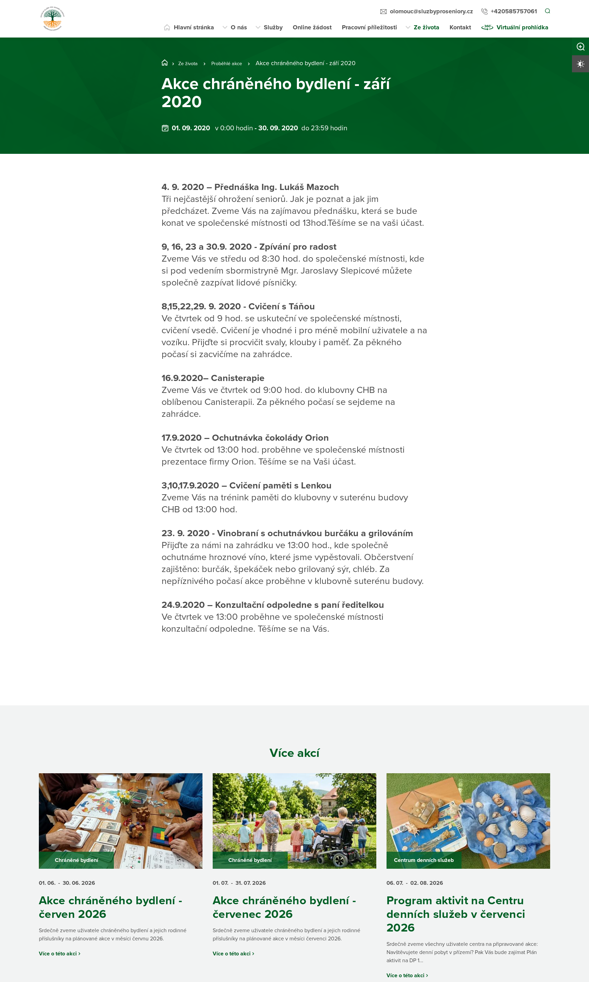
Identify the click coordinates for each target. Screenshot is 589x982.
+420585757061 (513, 11)
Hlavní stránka (194, 27)
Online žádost (312, 27)
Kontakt (460, 27)
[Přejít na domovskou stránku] (52, 18)
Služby (273, 27)
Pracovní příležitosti (369, 27)
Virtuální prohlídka (522, 27)
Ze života (426, 27)
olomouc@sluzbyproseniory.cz (430, 11)
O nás (239, 27)
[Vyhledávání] (547, 11)
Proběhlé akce (235, 63)
